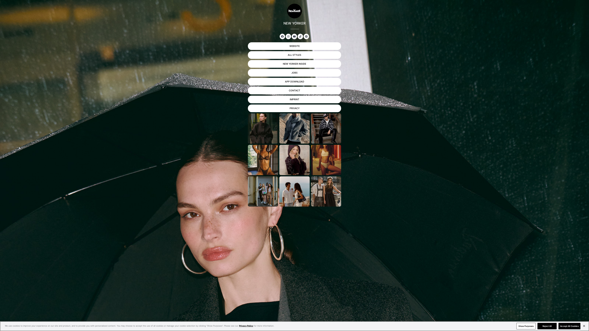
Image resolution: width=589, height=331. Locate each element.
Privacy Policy (246, 326)
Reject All (547, 326)
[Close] (584, 326)
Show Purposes (526, 326)
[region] (294, 326)
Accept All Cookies (569, 326)
